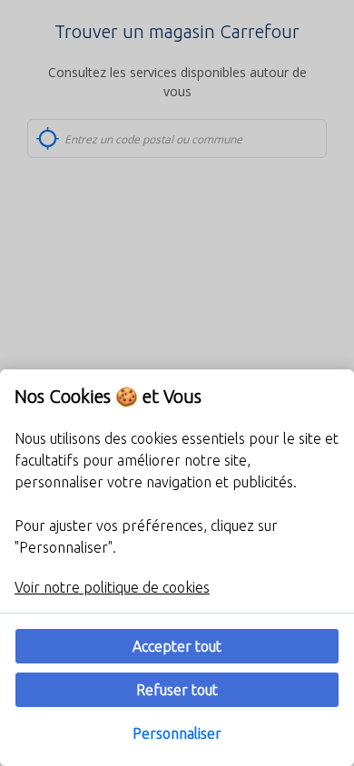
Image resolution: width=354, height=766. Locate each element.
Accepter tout (177, 646)
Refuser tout (177, 690)
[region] (177, 567)
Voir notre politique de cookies (112, 587)
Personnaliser (177, 733)
